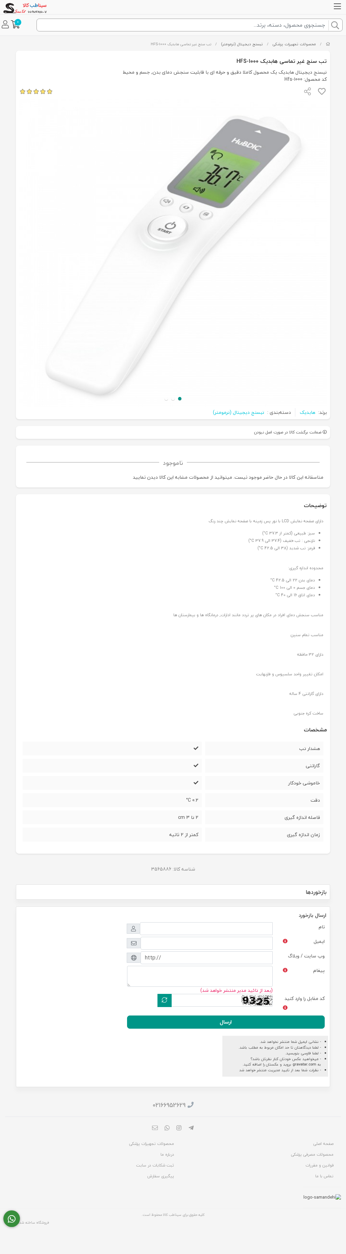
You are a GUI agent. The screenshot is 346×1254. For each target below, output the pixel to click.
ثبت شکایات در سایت (155, 1165)
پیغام (319, 970)
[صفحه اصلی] (328, 44)
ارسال (226, 1022)
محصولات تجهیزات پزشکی (294, 44)
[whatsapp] (167, 1128)
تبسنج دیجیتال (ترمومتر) (242, 44)
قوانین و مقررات (319, 1165)
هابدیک (307, 412)
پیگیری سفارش (160, 1176)
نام (322, 927)
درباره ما (167, 1154)
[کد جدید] (164, 1000)
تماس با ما (324, 1176)
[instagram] (179, 1128)
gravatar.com (304, 1064)
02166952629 (169, 1105)
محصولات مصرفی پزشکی (312, 1154)
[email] (155, 1128)
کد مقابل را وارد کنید (305, 998)
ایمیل (319, 941)
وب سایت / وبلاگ (306, 956)
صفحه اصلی (323, 1143)
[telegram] (191, 1128)
